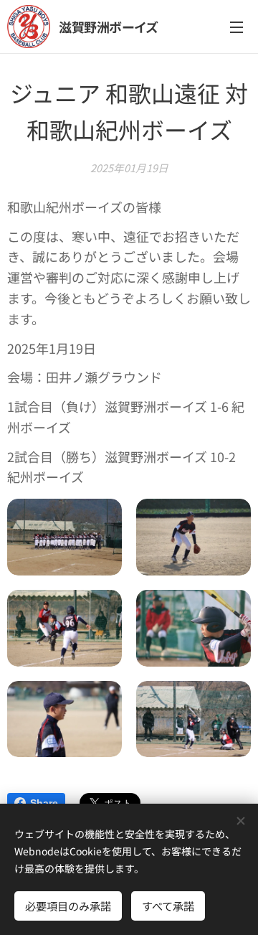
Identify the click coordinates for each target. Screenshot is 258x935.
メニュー (236, 26)
